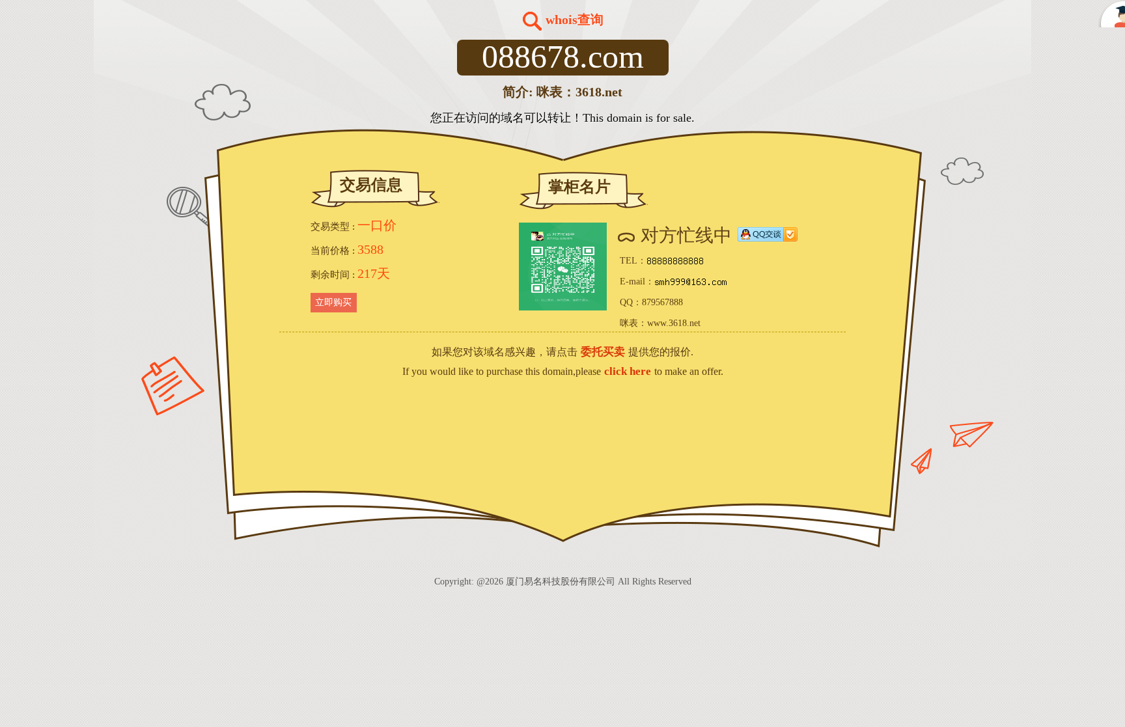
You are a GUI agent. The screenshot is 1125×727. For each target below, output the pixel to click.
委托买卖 (603, 352)
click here (627, 371)
